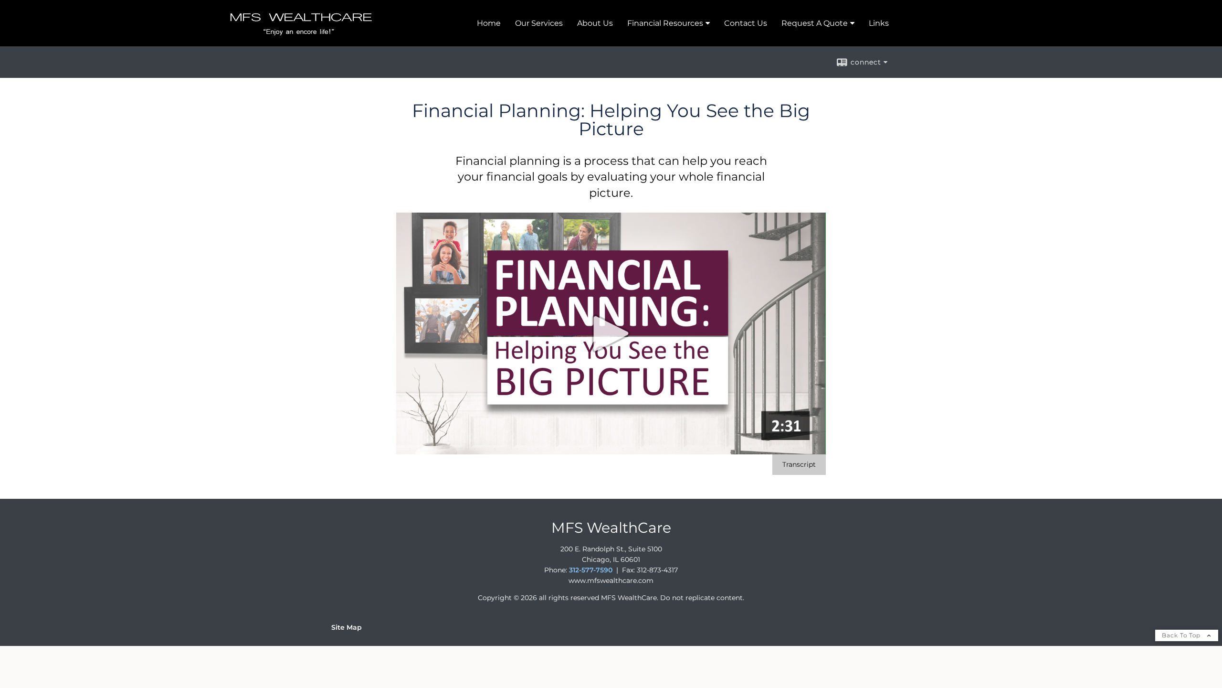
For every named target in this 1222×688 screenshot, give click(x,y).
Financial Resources (665, 23)
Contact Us (745, 23)
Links (879, 23)
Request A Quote (814, 23)
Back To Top (1182, 635)
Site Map (346, 627)
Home (489, 23)
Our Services (539, 23)
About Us (595, 23)
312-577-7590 (590, 570)
